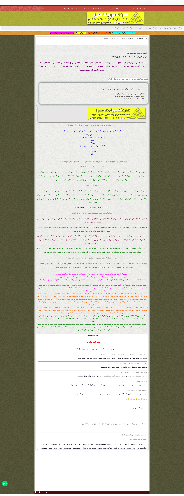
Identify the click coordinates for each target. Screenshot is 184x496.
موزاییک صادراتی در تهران (72, 8)
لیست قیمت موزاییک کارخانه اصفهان (123, 33)
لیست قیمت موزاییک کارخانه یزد (99, 33)
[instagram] (44, 492)
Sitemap (59, 8)
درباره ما (64, 8)
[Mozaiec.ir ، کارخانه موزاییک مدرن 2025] (115, 25)
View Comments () (92, 335)
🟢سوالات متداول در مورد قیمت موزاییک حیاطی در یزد (128, 96)
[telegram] (46, 492)
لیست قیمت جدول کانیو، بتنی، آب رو (62, 33)
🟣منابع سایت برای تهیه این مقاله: (134, 98)
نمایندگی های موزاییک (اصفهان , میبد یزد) (99, 8)
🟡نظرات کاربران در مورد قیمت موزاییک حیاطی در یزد (128, 94)
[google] (40, 492)
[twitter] (37, 492)
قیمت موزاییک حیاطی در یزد (139, 408)
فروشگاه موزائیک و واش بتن (128, 8)
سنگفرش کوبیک (81, 33)
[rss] (42, 492)
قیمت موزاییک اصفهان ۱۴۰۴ (115, 8)
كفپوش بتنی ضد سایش (84, 8)
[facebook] (35, 492)
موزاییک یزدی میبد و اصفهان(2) (142, 8)
